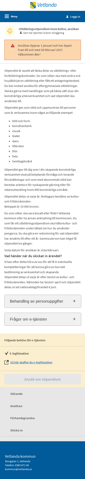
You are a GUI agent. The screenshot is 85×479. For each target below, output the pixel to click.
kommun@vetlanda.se (18, 469)
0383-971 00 (22, 465)
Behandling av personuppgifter (36, 301)
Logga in (73, 16)
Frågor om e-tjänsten (28, 319)
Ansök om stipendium (42, 379)
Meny (14, 16)
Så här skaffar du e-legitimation (31, 362)
